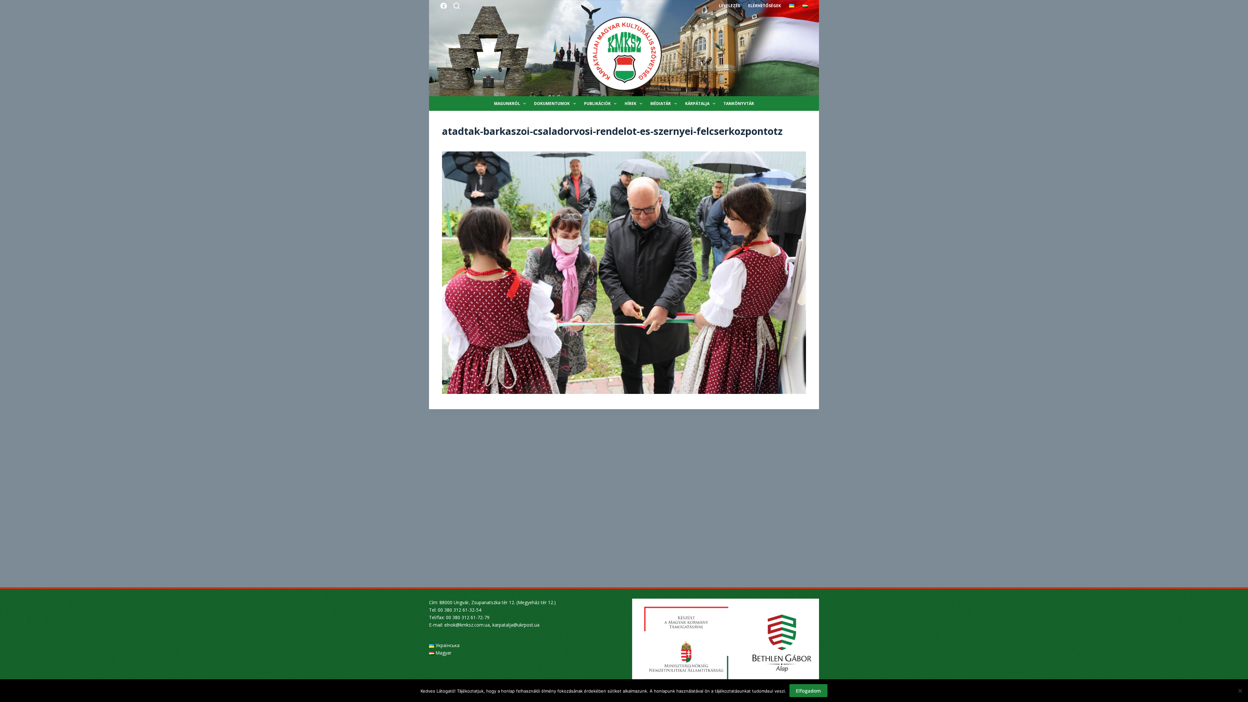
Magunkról (507, 103)
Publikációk (597, 103)
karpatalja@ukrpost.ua (516, 625)
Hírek (630, 103)
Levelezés (729, 5)
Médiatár (660, 103)
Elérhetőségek (764, 5)
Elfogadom (808, 690)
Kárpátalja (697, 103)
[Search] (456, 6)
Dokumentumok (552, 103)
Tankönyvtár (738, 103)
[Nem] (1240, 690)
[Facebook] (443, 6)
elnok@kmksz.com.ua (467, 625)
